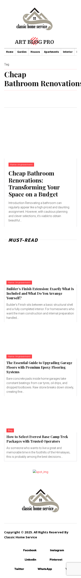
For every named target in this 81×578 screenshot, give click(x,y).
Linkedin (30, 559)
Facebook (30, 550)
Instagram (57, 550)
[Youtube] (59, 569)
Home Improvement (19, 282)
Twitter (19, 569)
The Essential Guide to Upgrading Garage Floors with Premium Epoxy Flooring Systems (39, 367)
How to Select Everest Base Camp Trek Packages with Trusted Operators (37, 438)
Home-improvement (21, 164)
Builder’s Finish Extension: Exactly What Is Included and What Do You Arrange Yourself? (40, 293)
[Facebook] (17, 550)
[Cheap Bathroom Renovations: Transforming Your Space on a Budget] (40, 133)
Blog (10, 430)
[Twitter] (8, 569)
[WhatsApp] (31, 569)
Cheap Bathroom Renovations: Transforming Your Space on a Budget (34, 183)
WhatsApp (45, 569)
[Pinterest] (43, 559)
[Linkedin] (18, 559)
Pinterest (56, 559)
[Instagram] (44, 550)
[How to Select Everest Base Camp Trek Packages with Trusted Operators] (40, 414)
